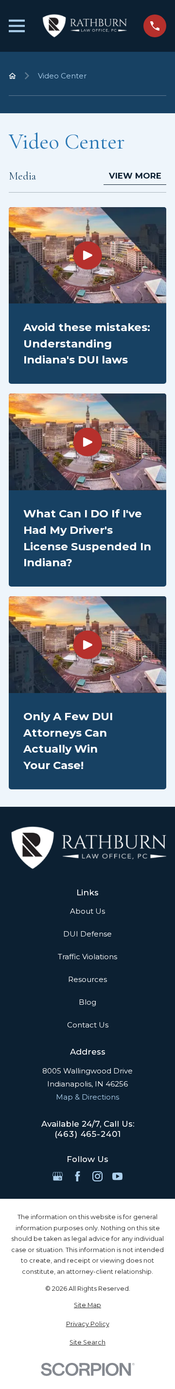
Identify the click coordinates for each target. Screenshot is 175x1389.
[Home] (84, 26)
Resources (87, 979)
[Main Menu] (17, 26)
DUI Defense (87, 933)
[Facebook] (77, 1176)
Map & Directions (87, 1097)
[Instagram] (97, 1176)
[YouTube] (117, 1176)
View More (135, 176)
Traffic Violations (87, 956)
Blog (87, 1002)
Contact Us (87, 1024)
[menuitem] (87, 1305)
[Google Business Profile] (57, 1176)
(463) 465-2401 (87, 1134)
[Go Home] (12, 75)
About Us (87, 911)
